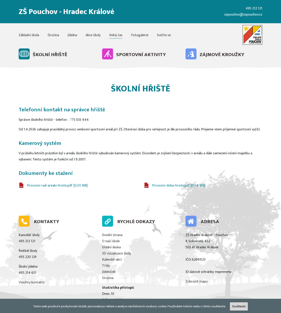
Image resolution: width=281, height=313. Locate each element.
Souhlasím (239, 306)
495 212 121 (254, 8)
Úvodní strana (112, 235)
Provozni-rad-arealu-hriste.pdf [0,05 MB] (57, 186)
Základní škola (29, 35)
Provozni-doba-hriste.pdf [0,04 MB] (178, 186)
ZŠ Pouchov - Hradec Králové (66, 12)
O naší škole (111, 241)
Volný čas (115, 35)
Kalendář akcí (112, 260)
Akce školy (93, 35)
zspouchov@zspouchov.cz (243, 15)
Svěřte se (164, 35)
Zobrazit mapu (196, 282)
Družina (53, 35)
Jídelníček (108, 272)
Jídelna (72, 35)
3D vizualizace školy (116, 253)
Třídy (106, 266)
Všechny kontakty (32, 282)
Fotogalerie (139, 35)
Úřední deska (111, 247)
